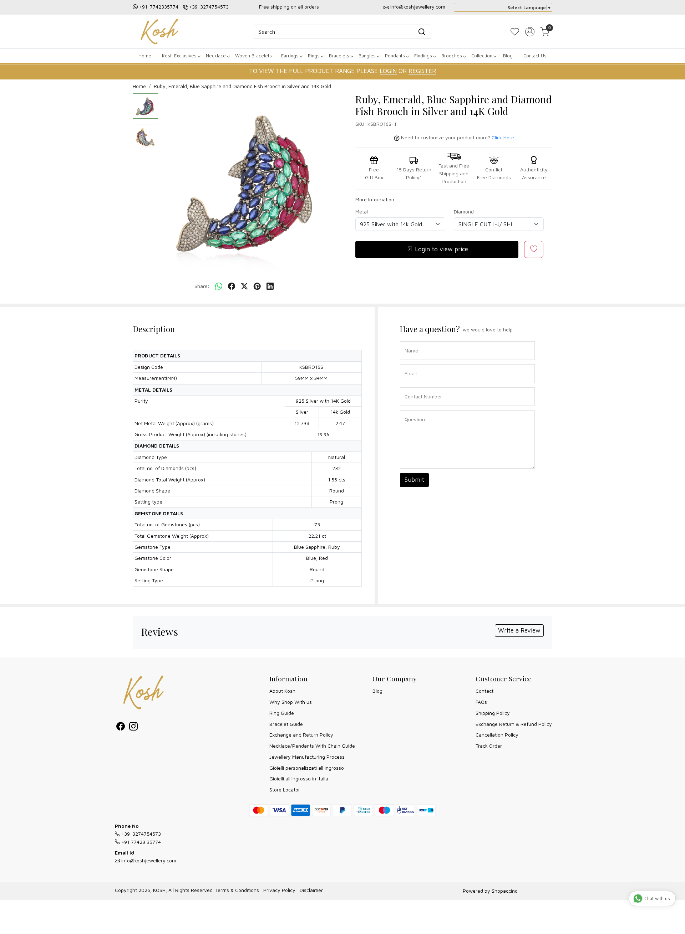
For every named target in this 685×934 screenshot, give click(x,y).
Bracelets (339, 55)
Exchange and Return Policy (301, 735)
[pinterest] (257, 286)
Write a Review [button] (519, 630)
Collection (481, 55)
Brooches (451, 55)
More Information (374, 199)
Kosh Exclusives (179, 55)
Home (144, 55)
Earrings (290, 55)
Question (412, 409)
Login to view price (441, 249)
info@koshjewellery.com (417, 7)
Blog (508, 55)
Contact (484, 691)
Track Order (489, 746)
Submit (414, 479)
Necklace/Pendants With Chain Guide (312, 746)
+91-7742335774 (158, 7)
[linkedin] (270, 286)
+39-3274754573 (209, 7)
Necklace (216, 55)
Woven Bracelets (253, 55)
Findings (423, 55)
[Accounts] (529, 31)
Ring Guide (281, 713)
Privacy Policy (279, 890)
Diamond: (465, 211)
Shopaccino (505, 891)
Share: (201, 286)
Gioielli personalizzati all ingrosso (306, 768)
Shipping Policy (493, 713)
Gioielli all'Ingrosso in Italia (298, 778)
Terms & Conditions (237, 890)
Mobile (409, 387)
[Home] (159, 31)
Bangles (367, 55)
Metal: (362, 211)
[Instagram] (133, 727)
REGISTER (422, 70)
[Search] (421, 32)
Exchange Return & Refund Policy (514, 724)
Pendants (395, 55)
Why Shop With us (290, 702)
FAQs (481, 702)
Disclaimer (311, 890)
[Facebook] (120, 727)
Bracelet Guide (286, 724)
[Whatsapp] (218, 286)
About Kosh (282, 691)
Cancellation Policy (497, 735)
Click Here (503, 137)
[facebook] (231, 286)
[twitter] (244, 286)
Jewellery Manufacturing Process (307, 757)
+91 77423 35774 (140, 842)
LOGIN (388, 70)
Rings (314, 55)
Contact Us (535, 55)
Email (409, 363)
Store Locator (284, 789)
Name (409, 341)
